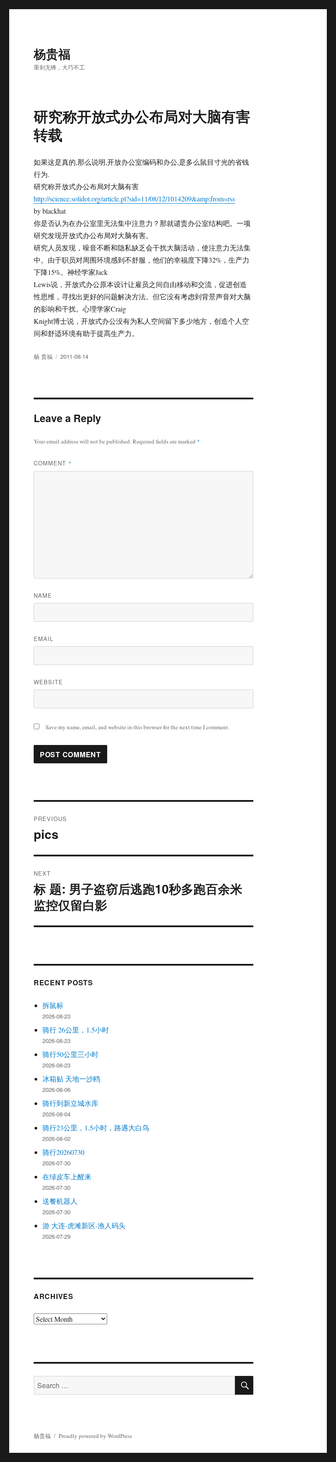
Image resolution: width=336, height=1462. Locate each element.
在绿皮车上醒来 (66, 1176)
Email (43, 638)
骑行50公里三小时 (70, 1054)
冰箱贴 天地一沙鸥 (71, 1078)
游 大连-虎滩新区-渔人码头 (84, 1225)
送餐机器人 (59, 1201)
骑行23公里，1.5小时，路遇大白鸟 (95, 1127)
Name (43, 595)
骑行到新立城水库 (70, 1103)
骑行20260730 (63, 1152)
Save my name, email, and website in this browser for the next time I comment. (137, 727)
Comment (53, 463)
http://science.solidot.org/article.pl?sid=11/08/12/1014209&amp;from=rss (134, 198)
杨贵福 (52, 53)
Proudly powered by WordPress (95, 1436)
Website (48, 682)
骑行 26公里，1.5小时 (75, 1029)
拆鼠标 (52, 1005)
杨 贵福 (43, 356)
